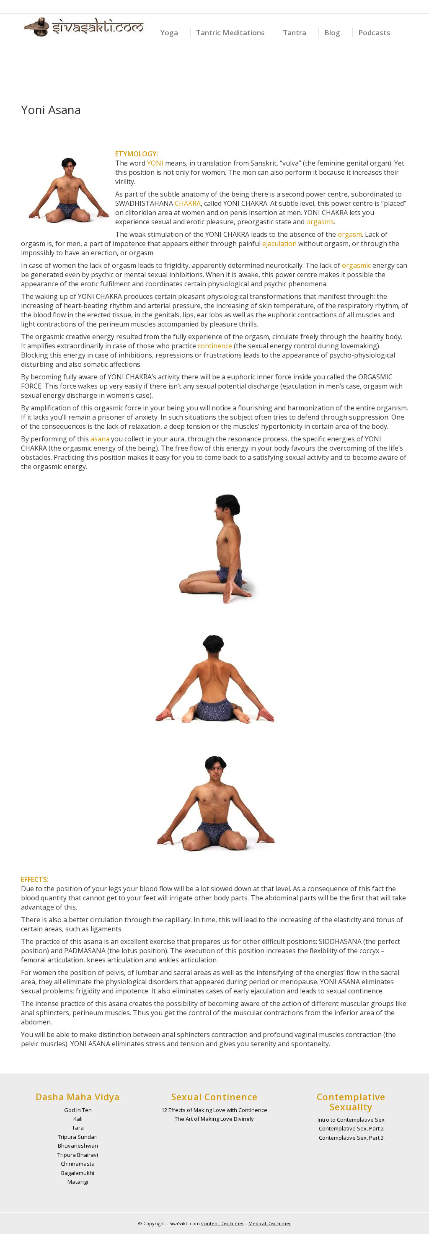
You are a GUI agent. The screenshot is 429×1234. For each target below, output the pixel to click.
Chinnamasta (78, 1163)
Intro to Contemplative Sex (351, 1119)
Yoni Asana (51, 109)
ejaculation (279, 243)
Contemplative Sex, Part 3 (351, 1137)
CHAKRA (188, 203)
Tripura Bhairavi (77, 1155)
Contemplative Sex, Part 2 (351, 1128)
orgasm (350, 234)
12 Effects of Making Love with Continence (214, 1110)
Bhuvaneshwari (78, 1145)
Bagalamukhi (77, 1173)
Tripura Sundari (78, 1137)
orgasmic (356, 265)
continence (215, 345)
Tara (78, 1127)
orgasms (320, 221)
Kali (78, 1119)
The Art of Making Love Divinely (214, 1119)
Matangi (77, 1181)
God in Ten (78, 1110)
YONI (155, 163)
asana (99, 438)
